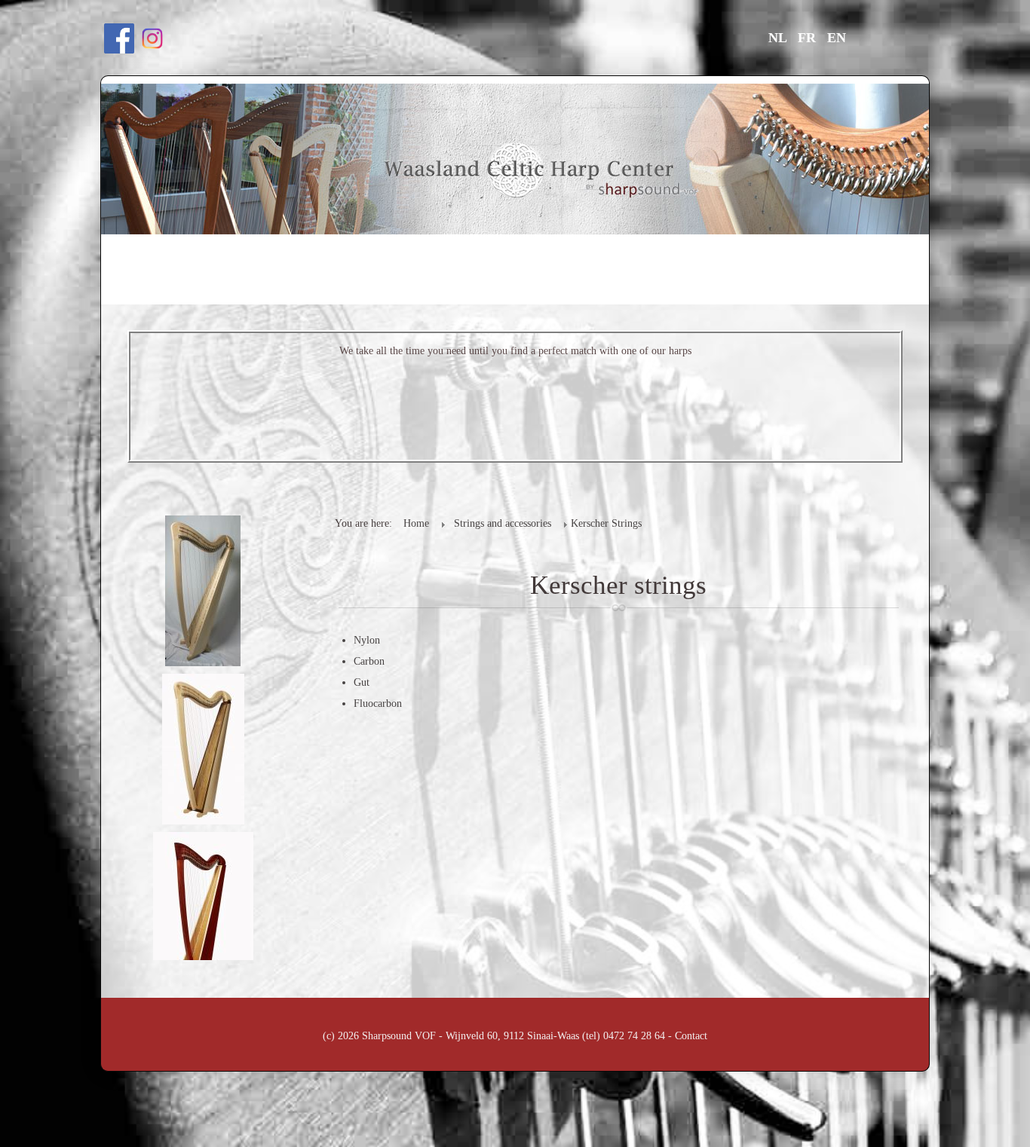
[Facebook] (119, 37)
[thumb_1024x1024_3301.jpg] (204, 906)
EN (836, 37)
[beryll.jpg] (204, 748)
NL (779, 37)
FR (809, 37)
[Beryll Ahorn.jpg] (204, 589)
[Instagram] (152, 37)
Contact (691, 1035)
